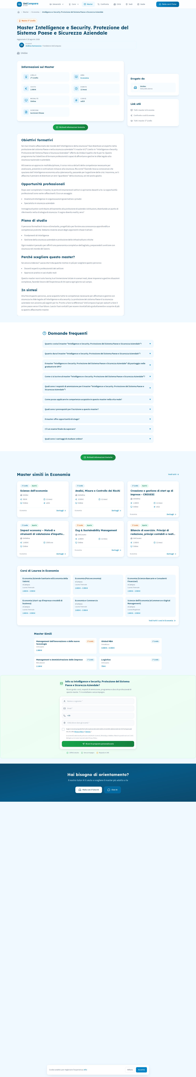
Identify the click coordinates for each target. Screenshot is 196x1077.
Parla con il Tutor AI (91, 790)
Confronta (105, 4)
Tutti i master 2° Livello (143, 120)
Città (119, 4)
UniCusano (82, 534)
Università (57, 4)
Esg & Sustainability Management (96, 530)
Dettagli (60, 510)
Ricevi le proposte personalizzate (100, 744)
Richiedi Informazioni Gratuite (72, 127)
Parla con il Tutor (169, 4)
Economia (35, 12)
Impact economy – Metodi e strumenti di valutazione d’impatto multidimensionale (41, 534)
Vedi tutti (172, 474)
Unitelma (81, 495)
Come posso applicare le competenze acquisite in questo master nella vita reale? (98, 399)
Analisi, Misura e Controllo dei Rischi (97, 490)
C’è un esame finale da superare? (98, 429)
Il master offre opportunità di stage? (98, 419)
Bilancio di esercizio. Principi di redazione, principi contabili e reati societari (152, 534)
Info (85, 1069)
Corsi (74, 4)
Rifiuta (130, 1069)
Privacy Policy (79, 732)
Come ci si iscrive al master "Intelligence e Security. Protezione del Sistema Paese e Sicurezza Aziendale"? (98, 376)
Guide (142, 4)
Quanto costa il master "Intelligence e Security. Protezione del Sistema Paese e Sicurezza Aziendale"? (98, 343)
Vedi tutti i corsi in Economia (161, 620)
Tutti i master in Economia (144, 110)
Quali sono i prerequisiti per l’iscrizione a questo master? (98, 409)
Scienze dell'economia (33, 490)
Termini (88, 732)
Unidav (24, 53)
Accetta (141, 1069)
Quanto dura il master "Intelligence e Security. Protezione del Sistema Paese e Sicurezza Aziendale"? (98, 353)
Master (90, 4)
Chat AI (114, 790)
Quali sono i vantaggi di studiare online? (98, 438)
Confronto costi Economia (144, 115)
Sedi (130, 4)
